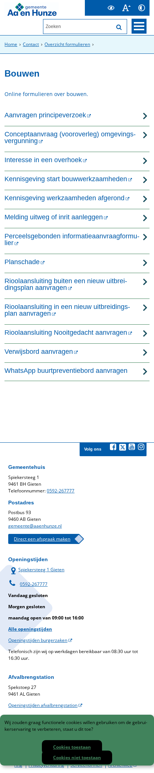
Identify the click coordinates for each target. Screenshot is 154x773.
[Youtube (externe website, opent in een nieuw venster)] (132, 447)
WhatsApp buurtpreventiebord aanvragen (65, 370)
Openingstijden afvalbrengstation (42, 705)
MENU (139, 26)
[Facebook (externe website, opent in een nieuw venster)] (113, 447)
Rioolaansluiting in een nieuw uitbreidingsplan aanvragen (67, 310)
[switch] (111, 8)
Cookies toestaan (72, 747)
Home (10, 44)
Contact (31, 44)
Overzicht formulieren (67, 44)
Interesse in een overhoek (43, 160)
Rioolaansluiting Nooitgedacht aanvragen (65, 332)
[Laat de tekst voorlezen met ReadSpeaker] (99, 3)
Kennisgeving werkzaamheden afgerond (64, 198)
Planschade (22, 262)
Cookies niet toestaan (77, 757)
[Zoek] (119, 27)
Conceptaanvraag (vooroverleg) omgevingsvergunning (70, 137)
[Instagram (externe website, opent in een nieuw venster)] (141, 447)
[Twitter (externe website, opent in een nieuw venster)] (122, 447)
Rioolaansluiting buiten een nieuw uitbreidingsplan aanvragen (65, 284)
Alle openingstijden (30, 629)
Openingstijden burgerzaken (37, 640)
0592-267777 (60, 491)
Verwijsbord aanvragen (38, 351)
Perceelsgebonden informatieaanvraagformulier (71, 239)
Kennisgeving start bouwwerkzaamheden (65, 179)
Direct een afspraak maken (42, 539)
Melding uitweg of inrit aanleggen (53, 217)
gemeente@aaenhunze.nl (35, 526)
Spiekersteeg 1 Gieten (36, 569)
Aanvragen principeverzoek (45, 115)
